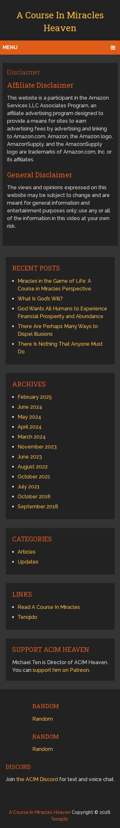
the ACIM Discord (37, 779)
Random (42, 719)
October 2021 (34, 477)
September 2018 (38, 506)
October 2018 (34, 497)
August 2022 (33, 467)
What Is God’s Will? (40, 299)
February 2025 (35, 397)
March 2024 (32, 437)
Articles (27, 552)
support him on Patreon (61, 670)
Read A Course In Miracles (49, 607)
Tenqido (27, 617)
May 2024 (29, 417)
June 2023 (30, 457)
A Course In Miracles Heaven (39, 812)
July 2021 (29, 487)
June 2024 (30, 407)
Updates (28, 562)
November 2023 (37, 447)
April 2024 (30, 427)
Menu (10, 47)
